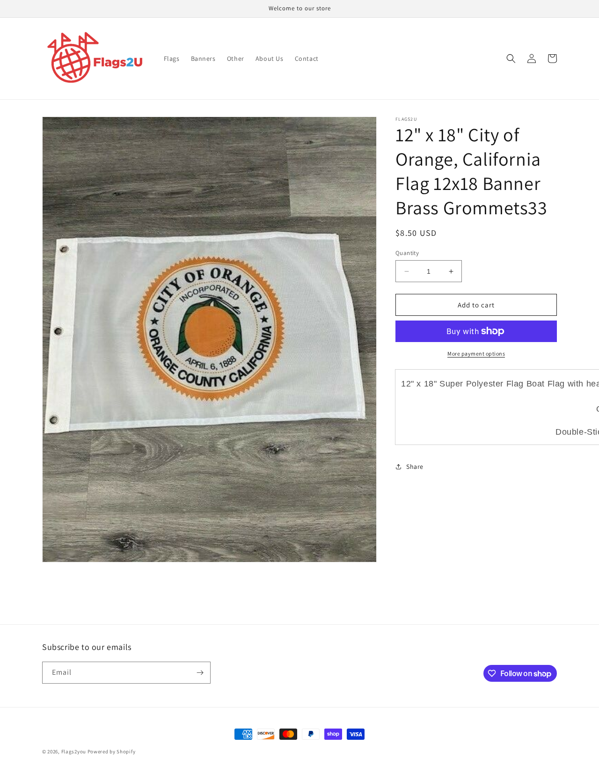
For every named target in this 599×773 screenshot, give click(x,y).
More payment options (476, 353)
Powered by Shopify (112, 751)
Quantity (407, 253)
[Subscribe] (200, 673)
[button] (511, 58)
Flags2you (73, 751)
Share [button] (415, 466)
